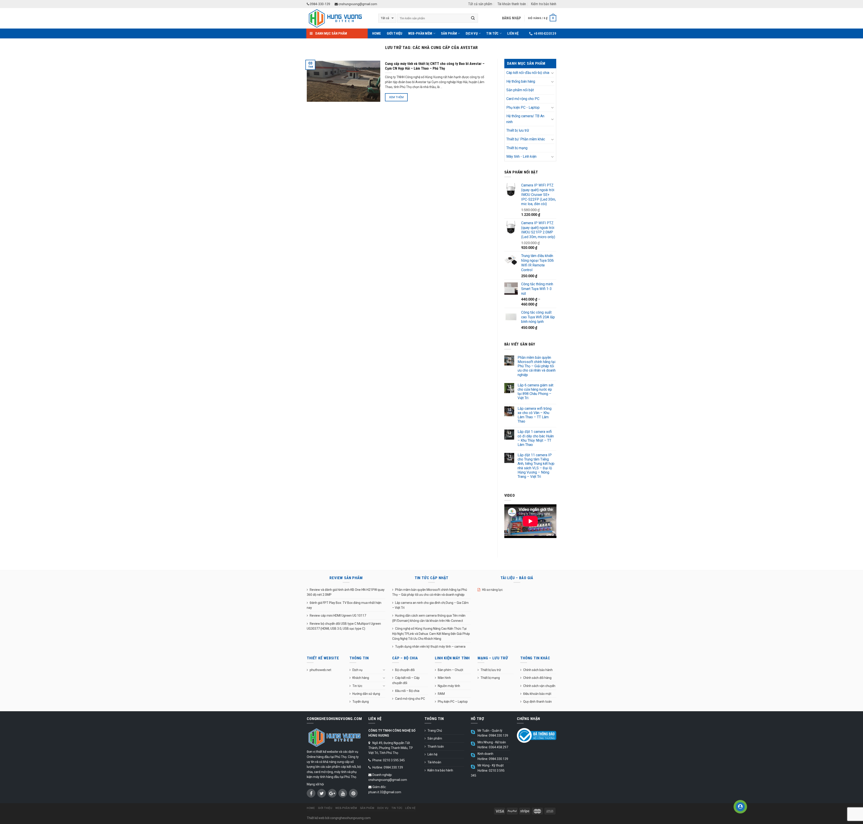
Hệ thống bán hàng (520, 81)
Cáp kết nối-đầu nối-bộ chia (527, 73)
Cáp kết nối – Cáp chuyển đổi (406, 680)
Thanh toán (435, 746)
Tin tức (492, 33)
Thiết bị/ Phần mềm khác (525, 139)
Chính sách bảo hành (538, 670)
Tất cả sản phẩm (480, 4)
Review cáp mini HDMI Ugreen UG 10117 (338, 615)
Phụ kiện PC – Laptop (453, 701)
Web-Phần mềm (420, 33)
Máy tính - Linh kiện (521, 156)
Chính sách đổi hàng (537, 678)
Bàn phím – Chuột (450, 670)
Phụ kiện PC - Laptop (523, 107)
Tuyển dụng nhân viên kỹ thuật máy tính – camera (430, 646)
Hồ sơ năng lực (492, 589)
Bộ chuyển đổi (405, 670)
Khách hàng (360, 678)
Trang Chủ (434, 730)
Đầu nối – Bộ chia (407, 691)
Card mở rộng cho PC (522, 99)
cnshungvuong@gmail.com (357, 4)
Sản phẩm (449, 33)
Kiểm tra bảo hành (543, 4)
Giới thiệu (395, 33)
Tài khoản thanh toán (511, 4)
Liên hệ (512, 33)
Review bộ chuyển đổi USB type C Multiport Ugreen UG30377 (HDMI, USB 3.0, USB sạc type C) (344, 626)
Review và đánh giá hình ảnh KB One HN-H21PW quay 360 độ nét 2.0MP (346, 592)
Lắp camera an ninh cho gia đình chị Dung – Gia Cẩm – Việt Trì (430, 605)
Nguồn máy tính (449, 686)
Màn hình (444, 678)
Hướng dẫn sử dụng (366, 694)
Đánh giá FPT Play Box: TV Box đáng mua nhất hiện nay (344, 605)
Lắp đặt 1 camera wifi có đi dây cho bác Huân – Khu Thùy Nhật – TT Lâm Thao (536, 438)
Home (376, 33)
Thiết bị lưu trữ (517, 130)
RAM (441, 694)
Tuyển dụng (360, 701)
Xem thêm (396, 97)
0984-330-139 (319, 4)
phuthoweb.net (320, 670)
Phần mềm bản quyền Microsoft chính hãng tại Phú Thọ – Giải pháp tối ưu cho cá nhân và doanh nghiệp (537, 366)
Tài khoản (434, 762)
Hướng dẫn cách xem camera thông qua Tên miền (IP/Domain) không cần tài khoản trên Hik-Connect (428, 618)
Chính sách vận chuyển (539, 686)
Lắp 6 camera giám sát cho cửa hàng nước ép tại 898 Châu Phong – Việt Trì (535, 391)
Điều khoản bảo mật (537, 694)
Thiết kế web (316, 818)
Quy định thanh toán (537, 701)
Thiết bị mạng (516, 148)
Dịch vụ (472, 33)
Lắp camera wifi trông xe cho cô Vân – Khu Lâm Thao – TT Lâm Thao (535, 415)
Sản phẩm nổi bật (520, 90)
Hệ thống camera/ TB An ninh (525, 119)
